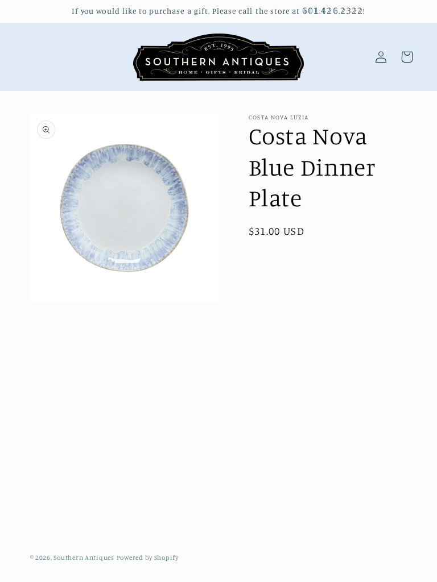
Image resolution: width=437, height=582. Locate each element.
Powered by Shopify (148, 558)
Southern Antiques (83, 558)
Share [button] (273, 263)
